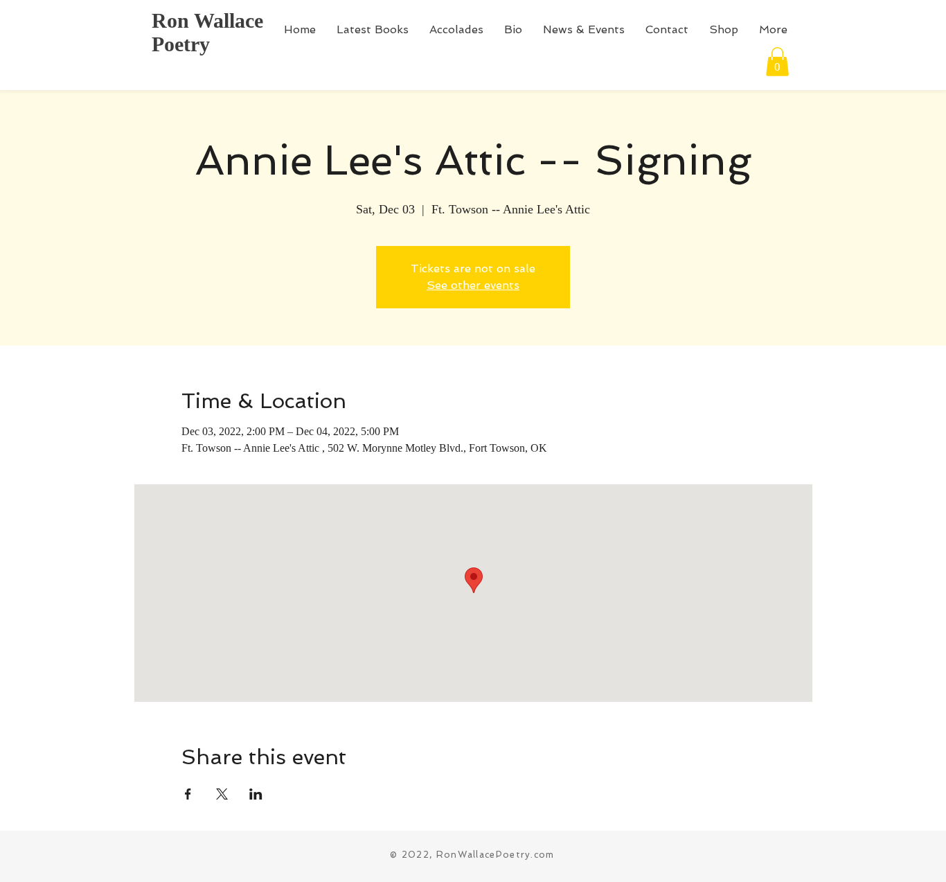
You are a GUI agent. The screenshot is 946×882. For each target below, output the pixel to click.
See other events (473, 285)
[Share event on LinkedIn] (255, 794)
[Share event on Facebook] (188, 794)
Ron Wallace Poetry (207, 32)
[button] (777, 61)
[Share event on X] (222, 794)
